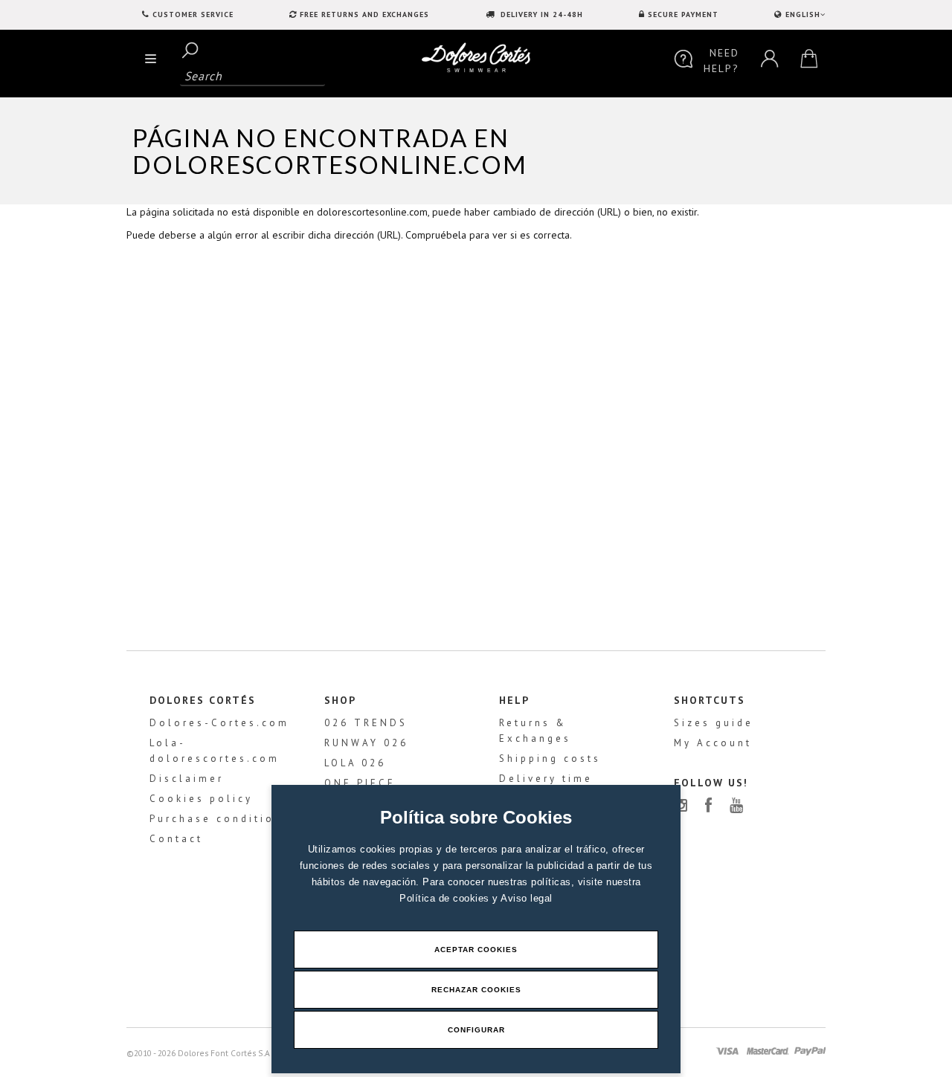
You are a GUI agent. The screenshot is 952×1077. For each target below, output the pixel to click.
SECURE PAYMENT (683, 14)
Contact (176, 838)
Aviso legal (527, 898)
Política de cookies (445, 898)
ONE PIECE (360, 783)
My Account (713, 743)
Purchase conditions (219, 818)
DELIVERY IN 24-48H (540, 14)
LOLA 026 (355, 763)
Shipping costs (550, 758)
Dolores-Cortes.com (219, 723)
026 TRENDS (366, 723)
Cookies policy (201, 798)
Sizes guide (713, 723)
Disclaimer (186, 778)
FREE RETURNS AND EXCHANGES (364, 14)
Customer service (193, 14)
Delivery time (546, 778)
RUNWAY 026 (366, 743)
